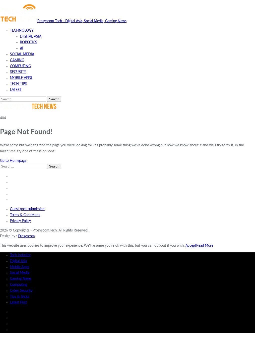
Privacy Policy (20, 221)
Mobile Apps (19, 267)
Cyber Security (21, 290)
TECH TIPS (18, 84)
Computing (18, 284)
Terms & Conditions (25, 215)
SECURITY (18, 72)
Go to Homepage (13, 161)
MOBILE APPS (21, 78)
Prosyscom (26, 236)
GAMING (17, 60)
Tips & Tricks (19, 296)
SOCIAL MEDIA (22, 54)
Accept (191, 245)
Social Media (19, 273)
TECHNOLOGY (22, 30)
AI (21, 48)
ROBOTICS (28, 42)
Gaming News (20, 279)
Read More (204, 245)
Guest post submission (27, 209)
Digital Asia (18, 261)
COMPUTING (20, 66)
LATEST (16, 90)
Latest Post (18, 302)
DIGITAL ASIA (30, 36)
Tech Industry (20, 255)
